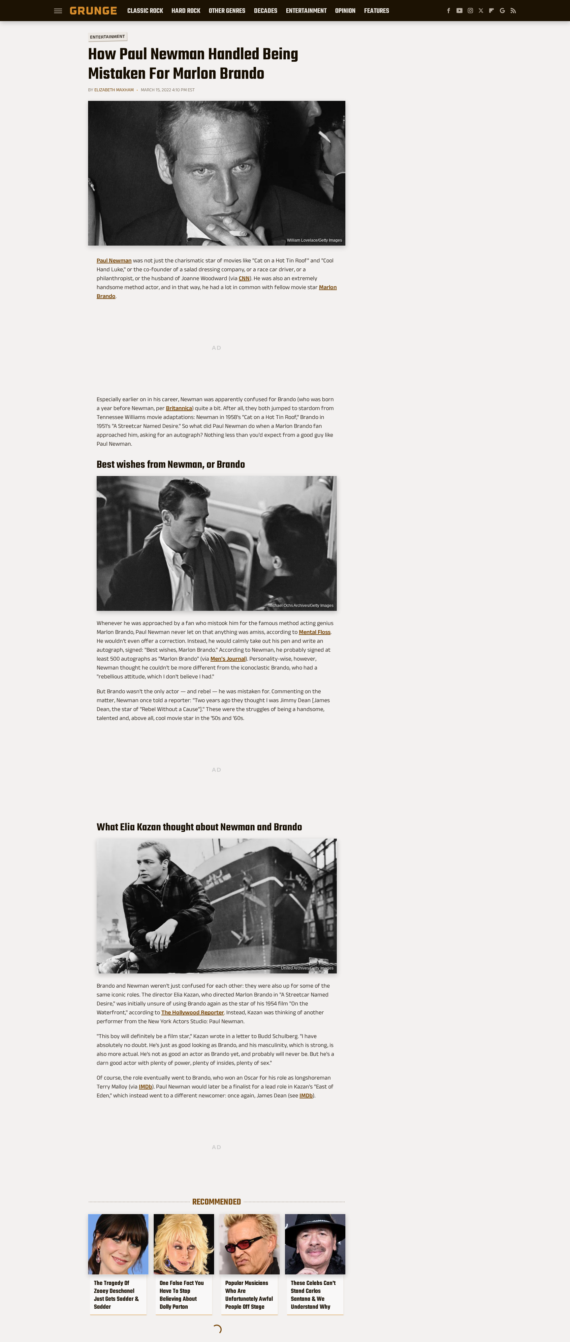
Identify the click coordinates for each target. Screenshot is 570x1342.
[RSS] (513, 10)
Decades (265, 10)
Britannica (179, 408)
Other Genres (227, 10)
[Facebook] (448, 10)
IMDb (145, 1086)
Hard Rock (186, 10)
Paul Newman (114, 260)
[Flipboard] (491, 10)
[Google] (502, 10)
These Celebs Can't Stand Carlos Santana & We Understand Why (313, 1295)
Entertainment (306, 10)
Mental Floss (315, 632)
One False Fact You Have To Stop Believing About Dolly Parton (182, 1295)
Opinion (345, 10)
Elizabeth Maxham (114, 89)
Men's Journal (227, 658)
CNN (244, 278)
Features (376, 10)
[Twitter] (481, 10)
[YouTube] (459, 10)
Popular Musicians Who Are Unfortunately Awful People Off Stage (249, 1295)
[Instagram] (470, 10)
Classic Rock (145, 10)
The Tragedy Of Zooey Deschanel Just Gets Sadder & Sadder (116, 1295)
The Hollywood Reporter (192, 1012)
